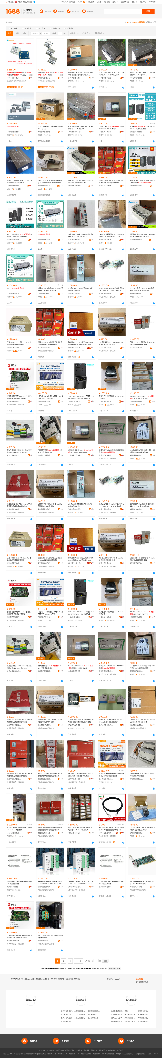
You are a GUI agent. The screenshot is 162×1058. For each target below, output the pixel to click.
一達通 (149, 1054)
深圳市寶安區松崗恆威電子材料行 (149, 1022)
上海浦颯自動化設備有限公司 (106, 401)
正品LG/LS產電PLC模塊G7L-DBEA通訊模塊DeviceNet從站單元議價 (111, 74)
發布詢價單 (139, 979)
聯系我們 (112, 1050)
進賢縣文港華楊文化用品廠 (14, 887)
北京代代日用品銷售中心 (69, 1022)
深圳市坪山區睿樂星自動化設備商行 (14, 240)
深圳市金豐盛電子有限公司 (106, 833)
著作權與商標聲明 (68, 1050)
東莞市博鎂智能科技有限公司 (106, 294)
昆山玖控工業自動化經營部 (75, 725)
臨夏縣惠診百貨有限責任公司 (121, 1022)
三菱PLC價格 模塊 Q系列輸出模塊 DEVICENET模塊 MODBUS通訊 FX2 (81, 721)
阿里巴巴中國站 (31, 1054)
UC (121, 1054)
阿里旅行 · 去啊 (74, 1054)
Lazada (155, 1054)
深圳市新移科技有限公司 (14, 78)
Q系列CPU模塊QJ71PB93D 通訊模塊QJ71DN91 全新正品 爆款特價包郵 (50, 182)
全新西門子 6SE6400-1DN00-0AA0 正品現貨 (111, 128)
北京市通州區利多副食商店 (97, 1015)
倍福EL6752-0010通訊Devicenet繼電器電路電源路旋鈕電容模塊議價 (19, 505)
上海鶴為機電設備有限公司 (75, 132)
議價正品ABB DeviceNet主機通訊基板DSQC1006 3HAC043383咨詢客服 (111, 289)
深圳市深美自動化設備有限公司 (137, 294)
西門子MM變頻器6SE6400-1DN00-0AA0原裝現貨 (19, 236)
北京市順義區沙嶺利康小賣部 (84, 1018)
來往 (131, 1054)
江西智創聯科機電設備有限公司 (106, 78)
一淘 (65, 1054)
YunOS (104, 1054)
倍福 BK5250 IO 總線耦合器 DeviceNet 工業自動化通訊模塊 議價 (142, 343)
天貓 (55, 1054)
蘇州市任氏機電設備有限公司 (45, 455)
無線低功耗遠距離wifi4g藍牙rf (19, 74)
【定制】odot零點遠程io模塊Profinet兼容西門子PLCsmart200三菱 (50, 397)
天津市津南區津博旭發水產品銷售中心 (137, 1015)
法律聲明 (79, 1050)
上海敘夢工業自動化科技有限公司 (106, 132)
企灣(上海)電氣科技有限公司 (75, 401)
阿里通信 (111, 1054)
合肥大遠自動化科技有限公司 (14, 455)
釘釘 (136, 1054)
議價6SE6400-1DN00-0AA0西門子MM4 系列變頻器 (142, 182)
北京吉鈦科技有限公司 (68, 1011)
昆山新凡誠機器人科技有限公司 (14, 401)
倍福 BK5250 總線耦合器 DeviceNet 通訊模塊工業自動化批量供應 (50, 289)
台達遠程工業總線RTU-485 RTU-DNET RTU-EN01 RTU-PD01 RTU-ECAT (50, 883)
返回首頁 (105, 968)
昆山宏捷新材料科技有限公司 (121, 1015)
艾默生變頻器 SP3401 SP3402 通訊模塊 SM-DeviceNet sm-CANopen (19, 451)
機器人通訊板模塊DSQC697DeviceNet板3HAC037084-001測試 (142, 883)
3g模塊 (40, 81)
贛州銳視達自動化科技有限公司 (106, 186)
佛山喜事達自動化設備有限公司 (45, 132)
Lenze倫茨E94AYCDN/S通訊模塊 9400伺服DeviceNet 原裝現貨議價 (142, 451)
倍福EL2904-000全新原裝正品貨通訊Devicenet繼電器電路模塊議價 (50, 343)
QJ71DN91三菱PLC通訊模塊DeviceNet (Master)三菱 (50, 128)
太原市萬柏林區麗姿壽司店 (134, 1022)
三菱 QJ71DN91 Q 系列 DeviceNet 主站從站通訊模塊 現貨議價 (19, 343)
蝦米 (89, 1054)
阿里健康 (142, 1054)
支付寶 (126, 1054)
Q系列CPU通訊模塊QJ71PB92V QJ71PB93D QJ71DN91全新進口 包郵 (111, 236)
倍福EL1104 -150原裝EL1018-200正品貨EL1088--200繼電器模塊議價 (80, 775)
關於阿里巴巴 (103, 1050)
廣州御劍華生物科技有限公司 (106, 887)
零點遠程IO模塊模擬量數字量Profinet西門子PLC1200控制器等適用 (111, 775)
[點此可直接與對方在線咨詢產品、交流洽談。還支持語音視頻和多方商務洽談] (93, 87)
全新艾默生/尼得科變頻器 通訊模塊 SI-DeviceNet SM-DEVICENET (111, 721)
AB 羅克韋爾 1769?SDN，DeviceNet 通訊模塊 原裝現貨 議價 (111, 343)
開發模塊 (52, 81)
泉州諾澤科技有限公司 (75, 887)
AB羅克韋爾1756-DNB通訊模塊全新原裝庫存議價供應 (80, 289)
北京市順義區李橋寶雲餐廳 (70, 1015)
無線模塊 (17, 81)
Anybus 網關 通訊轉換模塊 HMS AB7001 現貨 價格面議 (19, 883)
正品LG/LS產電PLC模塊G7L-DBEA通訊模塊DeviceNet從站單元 (142, 74)
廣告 (31, 75)
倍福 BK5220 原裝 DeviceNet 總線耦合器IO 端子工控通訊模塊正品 (81, 236)
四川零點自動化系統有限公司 (45, 401)
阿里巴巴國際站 (19, 1054)
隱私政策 (94, 1050)
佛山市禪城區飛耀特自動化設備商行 (137, 887)
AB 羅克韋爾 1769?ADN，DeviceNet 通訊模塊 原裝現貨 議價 (50, 505)
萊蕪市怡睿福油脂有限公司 (147, 1011)
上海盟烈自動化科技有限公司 (137, 401)
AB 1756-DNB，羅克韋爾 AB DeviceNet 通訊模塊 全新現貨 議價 (142, 721)
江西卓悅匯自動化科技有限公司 (75, 78)
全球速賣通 (42, 1054)
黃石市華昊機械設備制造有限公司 (149, 1015)
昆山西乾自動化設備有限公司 (75, 186)
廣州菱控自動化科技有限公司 (75, 347)
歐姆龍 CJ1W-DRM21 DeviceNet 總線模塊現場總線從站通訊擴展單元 (80, 74)
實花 (126, 1011)
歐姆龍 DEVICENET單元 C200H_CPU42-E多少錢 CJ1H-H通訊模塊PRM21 (80, 343)
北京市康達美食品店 (94, 1018)
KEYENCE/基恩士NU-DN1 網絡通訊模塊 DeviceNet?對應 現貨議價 (142, 289)
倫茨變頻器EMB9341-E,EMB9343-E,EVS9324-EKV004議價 (142, 775)
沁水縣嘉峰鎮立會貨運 (118, 1011)
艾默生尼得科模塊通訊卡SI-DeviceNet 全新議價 (111, 397)
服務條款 (87, 1050)
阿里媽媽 (84, 1054)
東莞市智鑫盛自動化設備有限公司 (137, 347)
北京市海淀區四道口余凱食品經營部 (100, 1011)
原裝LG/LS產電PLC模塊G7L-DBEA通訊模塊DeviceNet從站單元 (19, 182)
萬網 (117, 1054)
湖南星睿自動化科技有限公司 (137, 132)
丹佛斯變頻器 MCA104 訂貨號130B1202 (50, 451)
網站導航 (120, 1050)
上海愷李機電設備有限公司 (137, 78)
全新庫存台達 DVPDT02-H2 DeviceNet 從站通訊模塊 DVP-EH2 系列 (142, 236)
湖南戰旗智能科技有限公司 (137, 186)
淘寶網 (49, 1054)
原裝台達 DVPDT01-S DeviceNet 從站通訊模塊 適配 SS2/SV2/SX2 (80, 182)
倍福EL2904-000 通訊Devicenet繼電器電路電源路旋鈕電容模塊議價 (111, 182)
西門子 (15, 288)
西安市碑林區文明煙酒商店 (147, 1018)
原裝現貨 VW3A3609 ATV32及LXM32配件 (111, 451)
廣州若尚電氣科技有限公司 (45, 186)
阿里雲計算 (96, 1054)
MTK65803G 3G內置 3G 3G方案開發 (50, 74)
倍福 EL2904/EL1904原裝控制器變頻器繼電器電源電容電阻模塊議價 (50, 829)
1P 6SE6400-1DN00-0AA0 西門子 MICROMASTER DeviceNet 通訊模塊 (81, 397)
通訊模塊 (23, 81)
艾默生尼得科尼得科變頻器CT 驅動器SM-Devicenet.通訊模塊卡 (19, 829)
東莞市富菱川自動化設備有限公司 (45, 347)
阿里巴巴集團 (8, 1054)
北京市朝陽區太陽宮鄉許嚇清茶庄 (85, 1011)
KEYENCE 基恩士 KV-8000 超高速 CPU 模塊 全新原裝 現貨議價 (142, 829)
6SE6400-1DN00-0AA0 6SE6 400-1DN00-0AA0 (142, 397)
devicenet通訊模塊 (119, 979)
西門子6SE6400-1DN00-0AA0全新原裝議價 (142, 128)
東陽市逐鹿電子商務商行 (137, 779)
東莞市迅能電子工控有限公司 (45, 941)
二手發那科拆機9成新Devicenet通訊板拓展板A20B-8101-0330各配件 (19, 937)
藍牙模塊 (10, 81)
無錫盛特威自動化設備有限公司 (106, 455)
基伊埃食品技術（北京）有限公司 (72, 1018)
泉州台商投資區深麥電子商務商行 (45, 887)
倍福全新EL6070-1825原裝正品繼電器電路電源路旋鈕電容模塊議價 (19, 775)
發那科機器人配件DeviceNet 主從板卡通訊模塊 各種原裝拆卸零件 (19, 397)
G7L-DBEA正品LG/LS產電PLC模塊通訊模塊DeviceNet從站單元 (80, 128)
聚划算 (60, 1054)
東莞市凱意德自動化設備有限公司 (106, 347)
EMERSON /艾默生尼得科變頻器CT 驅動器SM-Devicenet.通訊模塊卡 (80, 829)
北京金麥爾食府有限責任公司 (84, 1015)
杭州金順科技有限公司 (132, 1018)
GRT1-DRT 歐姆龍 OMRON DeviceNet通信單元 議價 (50, 937)
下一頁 (78, 961)
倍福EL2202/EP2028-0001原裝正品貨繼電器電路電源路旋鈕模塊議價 (50, 775)
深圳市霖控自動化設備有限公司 (75, 294)
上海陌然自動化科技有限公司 (14, 132)
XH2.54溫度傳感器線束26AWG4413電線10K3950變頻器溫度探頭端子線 (111, 829)
